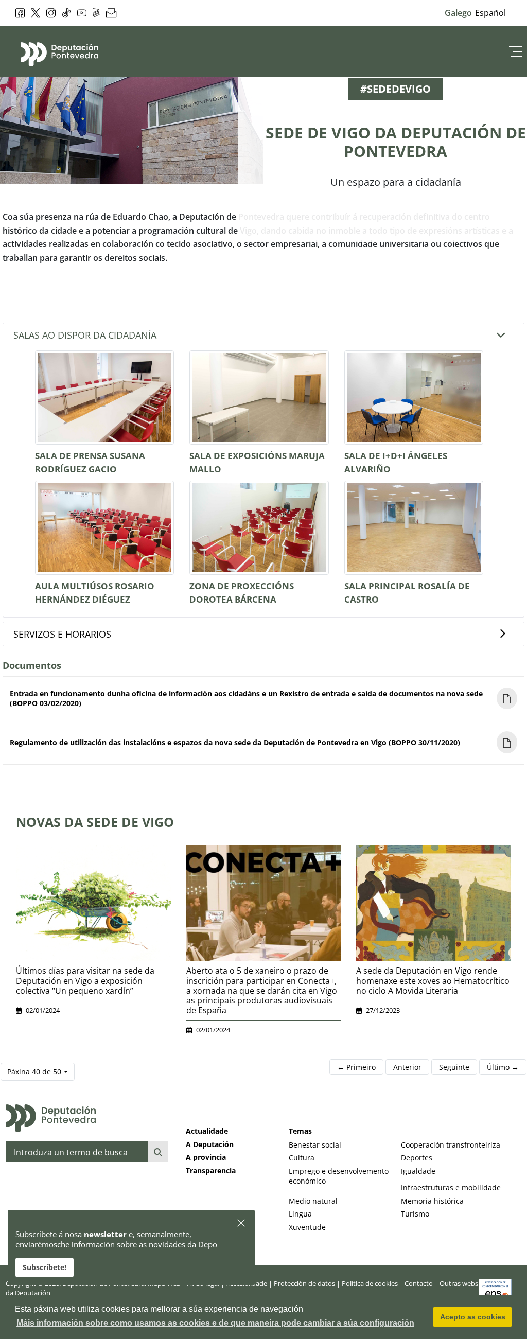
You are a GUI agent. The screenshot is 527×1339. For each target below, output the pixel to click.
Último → (503, 1067)
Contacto (419, 1283)
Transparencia (211, 1170)
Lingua (300, 1214)
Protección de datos (304, 1283)
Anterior (407, 1067)
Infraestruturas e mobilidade (451, 1187)
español (490, 13)
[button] (242, 1223)
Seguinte (454, 1067)
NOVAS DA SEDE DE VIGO (95, 822)
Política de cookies (370, 1283)
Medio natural (313, 1201)
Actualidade (207, 1131)
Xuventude (307, 1227)
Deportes (416, 1157)
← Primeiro (356, 1067)
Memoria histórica (432, 1201)
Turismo (415, 1214)
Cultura (301, 1157)
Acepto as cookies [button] (472, 1317)
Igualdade (418, 1171)
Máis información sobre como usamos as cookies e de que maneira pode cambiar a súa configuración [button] (215, 1322)
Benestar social (315, 1145)
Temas (300, 1131)
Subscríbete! (44, 1267)
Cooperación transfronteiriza (450, 1145)
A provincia (206, 1157)
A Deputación (210, 1144)
